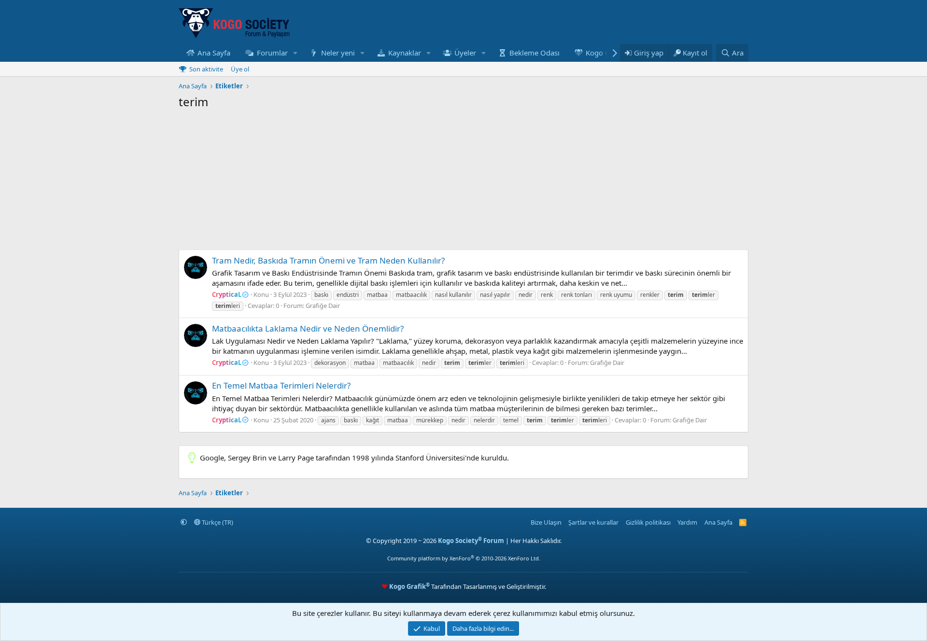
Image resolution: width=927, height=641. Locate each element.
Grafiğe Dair (323, 305)
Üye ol (240, 69)
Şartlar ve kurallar (593, 522)
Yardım (687, 522)
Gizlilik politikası (648, 522)
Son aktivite (206, 69)
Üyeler (465, 52)
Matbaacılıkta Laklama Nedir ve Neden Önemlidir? (308, 328)
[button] (295, 53)
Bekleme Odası (534, 52)
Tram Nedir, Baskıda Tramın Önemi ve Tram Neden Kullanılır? (328, 260)
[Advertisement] (463, 182)
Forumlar (272, 52)
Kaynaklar (404, 52)
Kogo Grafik (605, 52)
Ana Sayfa (213, 52)
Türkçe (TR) (216, 522)
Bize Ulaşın (546, 522)
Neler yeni (338, 52)
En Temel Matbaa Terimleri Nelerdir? (281, 385)
